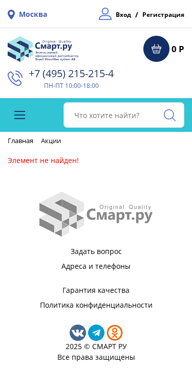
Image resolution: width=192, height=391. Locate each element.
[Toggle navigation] (20, 115)
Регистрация (163, 14)
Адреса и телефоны (96, 266)
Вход (123, 14)
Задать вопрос (96, 251)
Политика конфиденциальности (96, 305)
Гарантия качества (96, 290)
